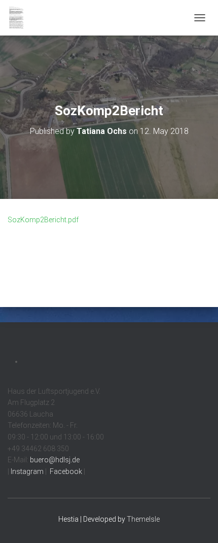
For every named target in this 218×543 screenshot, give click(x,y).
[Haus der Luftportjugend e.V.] (20, 17)
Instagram (26, 471)
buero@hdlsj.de (55, 460)
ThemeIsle (143, 519)
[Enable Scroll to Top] (198, 522)
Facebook (65, 471)
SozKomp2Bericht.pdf (43, 220)
